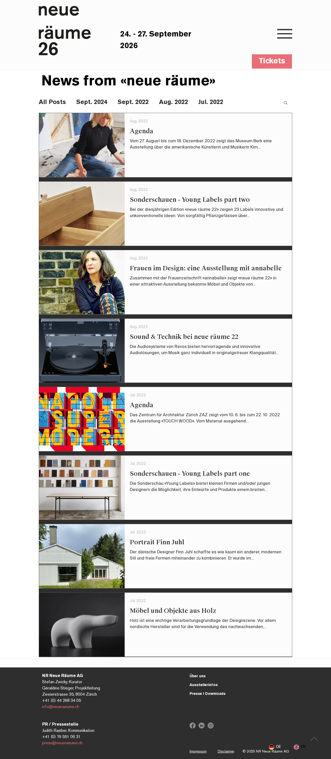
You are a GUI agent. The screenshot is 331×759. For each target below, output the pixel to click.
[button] (284, 34)
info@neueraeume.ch (60, 707)
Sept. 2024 (91, 102)
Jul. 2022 (210, 102)
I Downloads (207, 694)
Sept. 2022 (133, 102)
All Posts (52, 102)
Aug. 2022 (173, 102)
